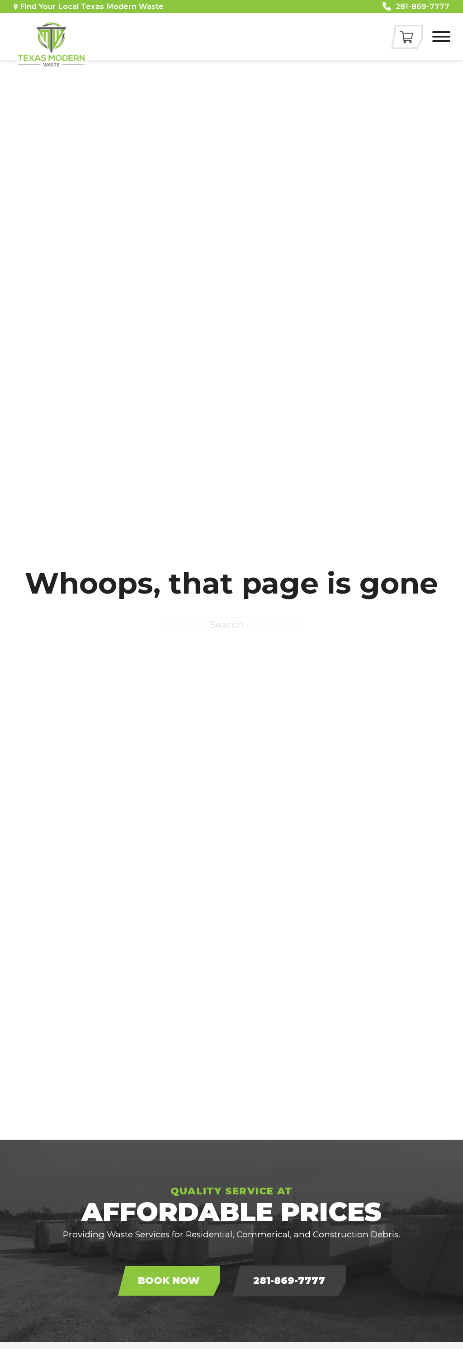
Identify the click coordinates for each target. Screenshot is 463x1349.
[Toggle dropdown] (16, 6)
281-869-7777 (289, 1280)
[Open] (441, 36)
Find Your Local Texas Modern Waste (92, 6)
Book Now (169, 1280)
